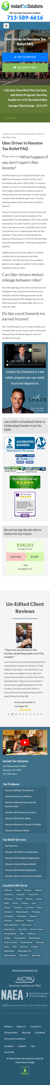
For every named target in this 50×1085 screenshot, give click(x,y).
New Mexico (9, 929)
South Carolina (10, 942)
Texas (12, 134)
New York (22, 929)
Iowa (34, 903)
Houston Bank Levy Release (18, 796)
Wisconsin (23, 955)
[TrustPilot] (25, 483)
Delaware (8, 899)
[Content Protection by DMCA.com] (25, 1070)
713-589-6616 (25, 17)
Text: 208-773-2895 (27, 67)
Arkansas (39, 890)
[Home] (22, 6)
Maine (39, 907)
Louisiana (29, 907)
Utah (14, 946)
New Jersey (27, 925)
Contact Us (35, 1026)
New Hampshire (11, 925)
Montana (8, 920)
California (8, 894)
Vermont (24, 946)
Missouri (34, 916)
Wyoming (36, 955)
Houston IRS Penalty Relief (18, 818)
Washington (9, 951)
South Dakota (26, 942)
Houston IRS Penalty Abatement (20, 870)
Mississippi (21, 916)
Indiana (25, 903)
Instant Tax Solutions (24, 1058)
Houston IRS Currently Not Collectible (23, 876)
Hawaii (39, 899)
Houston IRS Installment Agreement (22, 858)
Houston (18, 134)
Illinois (15, 903)
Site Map (26, 1032)
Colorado (20, 894)
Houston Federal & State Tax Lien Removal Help (20, 804)
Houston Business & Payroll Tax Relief (23, 824)
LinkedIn (22, 1046)
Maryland (8, 912)
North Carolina (37, 929)
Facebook (9, 1046)
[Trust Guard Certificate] (14, 470)
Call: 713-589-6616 (27, 57)
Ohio (22, 933)
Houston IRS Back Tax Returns (19, 790)
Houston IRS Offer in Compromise (21, 852)
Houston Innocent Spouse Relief (20, 864)
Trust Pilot (9, 1052)
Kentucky (18, 907)
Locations (6, 134)
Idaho (6, 903)
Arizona (27, 890)
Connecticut (33, 894)
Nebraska (19, 920)
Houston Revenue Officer (17, 830)
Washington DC (25, 951)
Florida (19, 899)
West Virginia (10, 955)
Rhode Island (34, 938)
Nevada (30, 920)
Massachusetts (22, 912)
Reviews (8, 1026)
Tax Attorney (11, 845)
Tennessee (40, 942)
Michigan (36, 912)
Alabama (8, 890)
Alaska (18, 890)
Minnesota (8, 916)
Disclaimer (40, 1032)
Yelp (33, 1046)
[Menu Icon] (6, 25)
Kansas (7, 907)
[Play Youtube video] (25, 742)
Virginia (34, 946)
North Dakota (10, 933)
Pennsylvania (20, 938)
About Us (21, 1026)
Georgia (29, 899)
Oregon (7, 938)
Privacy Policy (11, 1032)
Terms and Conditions (14, 1038)
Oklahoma (31, 933)
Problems (25, 134)
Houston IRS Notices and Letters (20, 812)
